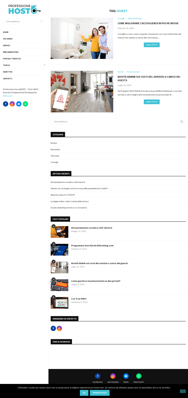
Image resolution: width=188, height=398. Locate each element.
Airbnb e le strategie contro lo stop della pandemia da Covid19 (79, 188)
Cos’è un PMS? (79, 298)
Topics (6, 65)
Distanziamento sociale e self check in (68, 182)
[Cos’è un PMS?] (59, 303)
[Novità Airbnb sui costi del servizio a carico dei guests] (82, 91)
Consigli (54, 162)
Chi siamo (7, 38)
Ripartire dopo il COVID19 (63, 195)
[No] (183, 391)
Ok (84, 393)
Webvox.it (7, 96)
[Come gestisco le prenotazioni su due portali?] (59, 285)
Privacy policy (100, 393)
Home (5, 32)
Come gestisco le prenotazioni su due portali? (95, 280)
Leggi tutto (151, 45)
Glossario (55, 155)
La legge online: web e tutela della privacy (70, 201)
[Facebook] (5, 104)
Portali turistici (12, 58)
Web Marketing (11, 52)
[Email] (18, 104)
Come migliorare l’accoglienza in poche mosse (148, 23)
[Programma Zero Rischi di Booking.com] (59, 250)
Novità (54, 143)
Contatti (7, 78)
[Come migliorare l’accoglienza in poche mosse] (82, 38)
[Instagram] (12, 104)
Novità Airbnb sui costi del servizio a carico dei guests (99, 263)
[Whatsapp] (25, 104)
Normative (55, 149)
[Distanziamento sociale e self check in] (59, 232)
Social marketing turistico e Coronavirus (69, 207)
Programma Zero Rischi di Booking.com (92, 245)
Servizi (6, 45)
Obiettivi (7, 71)
